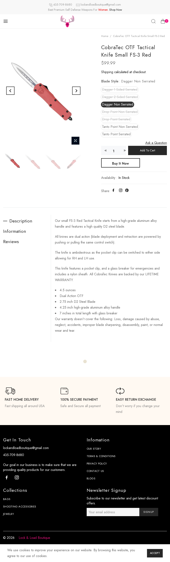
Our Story (94, 449)
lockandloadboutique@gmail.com (101, 4)
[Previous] (10, 91)
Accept (155, 553)
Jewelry (8, 514)
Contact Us (95, 471)
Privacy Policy (97, 464)
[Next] (76, 91)
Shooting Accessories (19, 507)
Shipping (107, 72)
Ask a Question (156, 142)
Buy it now (120, 163)
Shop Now (115, 10)
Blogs (91, 478)
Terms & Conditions (101, 456)
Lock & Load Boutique (34, 537)
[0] (163, 22)
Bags (6, 499)
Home (104, 36)
